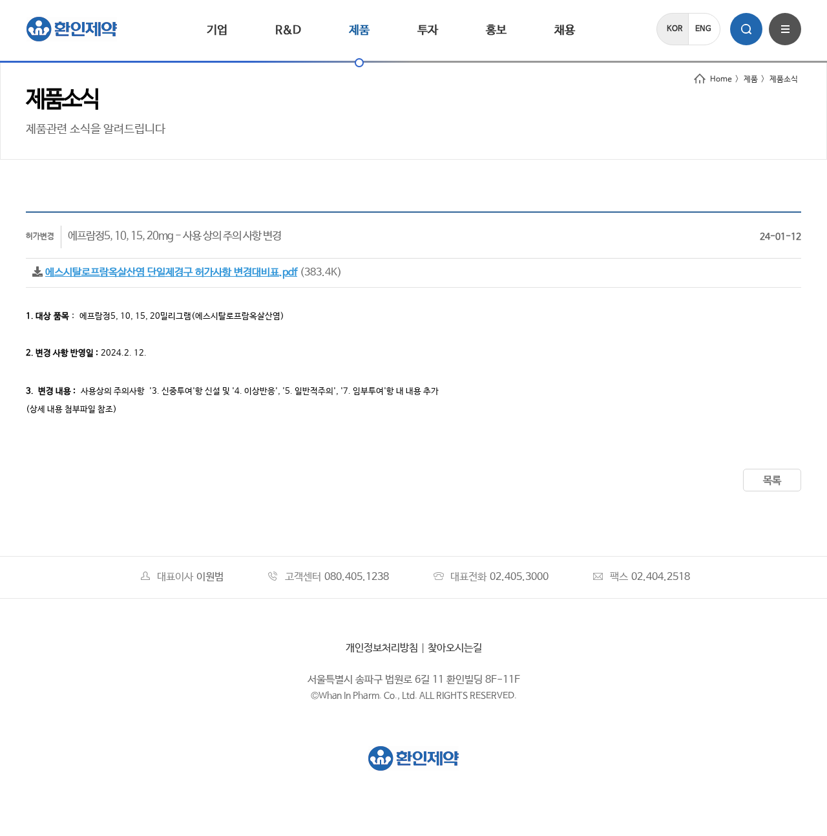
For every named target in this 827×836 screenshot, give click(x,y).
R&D (288, 30)
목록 (772, 481)
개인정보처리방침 (382, 648)
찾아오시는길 (455, 648)
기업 (217, 30)
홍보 (496, 30)
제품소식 (783, 79)
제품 (359, 30)
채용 (564, 30)
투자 (427, 30)
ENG (703, 29)
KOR (674, 29)
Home (721, 79)
